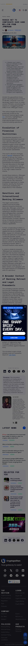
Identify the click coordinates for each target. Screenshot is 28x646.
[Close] (25, 306)
